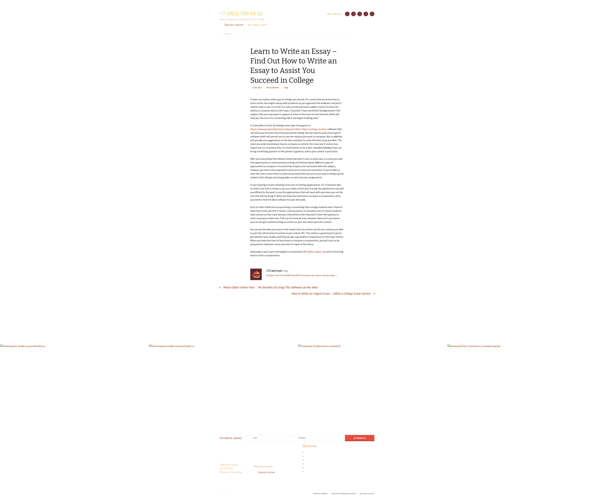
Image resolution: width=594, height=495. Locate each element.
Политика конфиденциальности (343, 494)
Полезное (323, 3)
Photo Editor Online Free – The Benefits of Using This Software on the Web (268, 287)
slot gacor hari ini (274, 275)
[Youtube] (372, 14)
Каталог (224, 3)
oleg (286, 87)
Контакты (309, 3)
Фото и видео (313, 472)
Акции (259, 3)
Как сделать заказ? (257, 25)
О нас (235, 3)
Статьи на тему (313, 464)
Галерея (270, 3)
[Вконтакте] (347, 14)
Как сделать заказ (315, 453)
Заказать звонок (233, 24)
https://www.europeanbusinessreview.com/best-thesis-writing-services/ (288, 129)
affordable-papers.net (314, 251)
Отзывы (246, 3)
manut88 (287, 275)
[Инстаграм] (366, 14)
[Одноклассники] (359, 14)
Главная (227, 34)
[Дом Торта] (297, 15)
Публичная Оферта (320, 494)
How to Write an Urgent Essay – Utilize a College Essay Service (333, 293)
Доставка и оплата (341, 3)
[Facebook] (353, 14)
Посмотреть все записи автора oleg (318, 275)
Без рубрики (273, 87)
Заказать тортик (263, 466)
